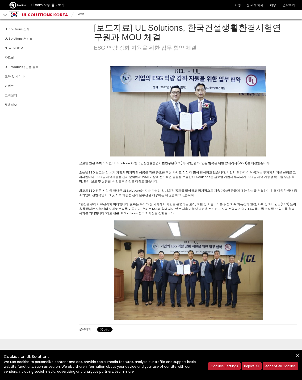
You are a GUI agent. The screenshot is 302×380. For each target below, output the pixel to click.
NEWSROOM (14, 48)
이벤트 (9, 86)
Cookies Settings (224, 366)
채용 (273, 5)
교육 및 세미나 (15, 76)
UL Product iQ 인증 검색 (21, 67)
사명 (238, 5)
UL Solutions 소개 (17, 29)
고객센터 (11, 95)
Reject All (251, 366)
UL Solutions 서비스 (19, 38)
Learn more (124, 371)
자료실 (9, 57)
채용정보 (11, 104)
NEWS (80, 14)
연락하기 (289, 5)
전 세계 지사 (255, 5)
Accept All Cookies (280, 366)
